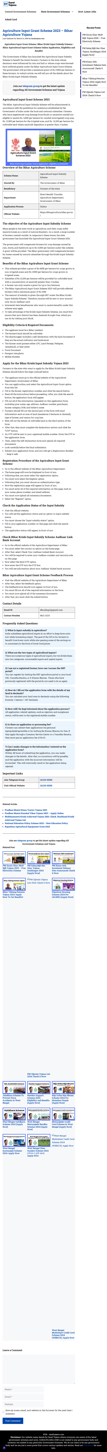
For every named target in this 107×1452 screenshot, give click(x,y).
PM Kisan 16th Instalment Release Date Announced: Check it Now (63, 869)
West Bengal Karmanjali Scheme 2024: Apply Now (12, 1150)
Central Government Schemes (20, 11)
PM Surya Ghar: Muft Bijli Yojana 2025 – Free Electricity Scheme (14, 868)
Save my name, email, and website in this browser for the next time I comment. (38, 1412)
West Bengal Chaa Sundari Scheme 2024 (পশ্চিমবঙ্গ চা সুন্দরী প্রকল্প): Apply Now (38, 1152)
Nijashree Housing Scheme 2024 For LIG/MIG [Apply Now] (62, 894)
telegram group (31, 86)
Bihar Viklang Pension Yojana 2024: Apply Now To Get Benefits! (14, 894)
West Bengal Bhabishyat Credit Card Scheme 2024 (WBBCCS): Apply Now (63, 1334)
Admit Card (11, 19)
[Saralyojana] (10, 4)
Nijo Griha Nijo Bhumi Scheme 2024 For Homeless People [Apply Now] (63, 1099)
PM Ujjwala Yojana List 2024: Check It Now (38, 1075)
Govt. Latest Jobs (87, 11)
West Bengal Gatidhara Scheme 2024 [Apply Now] (14, 1124)
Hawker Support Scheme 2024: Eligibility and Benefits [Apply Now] (38, 1099)
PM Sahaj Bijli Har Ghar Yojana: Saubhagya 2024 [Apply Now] (36, 869)
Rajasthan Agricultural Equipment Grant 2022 (27, 826)
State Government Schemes (55, 11)
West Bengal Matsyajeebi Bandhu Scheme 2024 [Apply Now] (37, 1125)
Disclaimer (88, 1445)
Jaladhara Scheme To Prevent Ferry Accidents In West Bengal (13, 1099)
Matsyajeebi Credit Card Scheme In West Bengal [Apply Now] (62, 1124)
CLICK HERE (46, 785)
